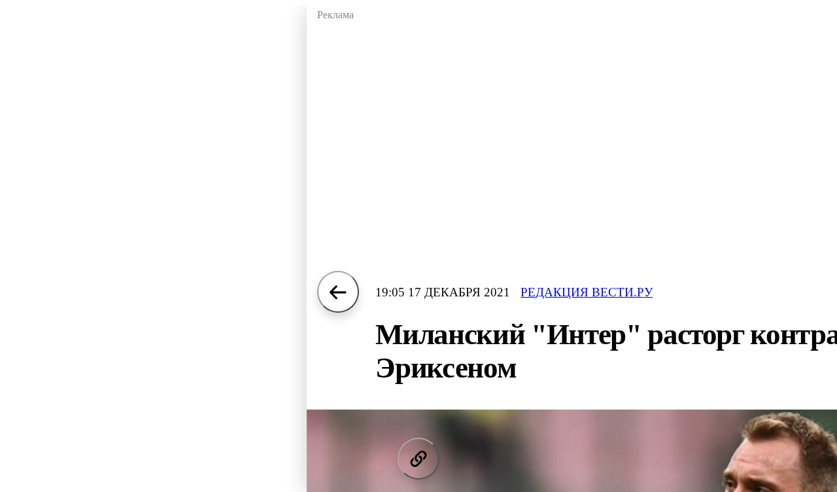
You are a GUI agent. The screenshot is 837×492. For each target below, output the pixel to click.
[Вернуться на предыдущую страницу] (338, 292)
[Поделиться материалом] (418, 459)
